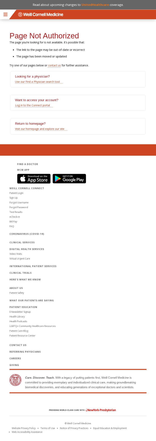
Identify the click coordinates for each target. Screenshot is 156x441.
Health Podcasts (18, 321)
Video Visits (16, 253)
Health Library (17, 316)
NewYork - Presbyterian (79, 410)
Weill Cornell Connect (27, 188)
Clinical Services (22, 242)
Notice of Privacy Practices (74, 428)
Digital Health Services (27, 249)
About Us (16, 288)
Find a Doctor (27, 164)
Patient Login (16, 193)
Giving (14, 365)
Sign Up (14, 197)
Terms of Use (48, 428)
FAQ (12, 226)
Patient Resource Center (22, 335)
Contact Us (18, 345)
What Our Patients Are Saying (32, 300)
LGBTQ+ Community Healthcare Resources (33, 326)
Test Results (16, 212)
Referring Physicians (25, 351)
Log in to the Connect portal (32, 105)
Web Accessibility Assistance (27, 432)
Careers (15, 358)
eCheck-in (15, 216)
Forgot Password (19, 207)
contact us (54, 65)
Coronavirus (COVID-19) (27, 234)
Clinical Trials (21, 272)
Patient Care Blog (19, 330)
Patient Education (23, 307)
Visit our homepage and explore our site (39, 129)
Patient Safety (17, 292)
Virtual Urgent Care (20, 258)
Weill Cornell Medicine (78, 402)
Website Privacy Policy (24, 428)
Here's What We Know (25, 279)
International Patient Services (33, 266)
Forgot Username (19, 202)
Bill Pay (13, 221)
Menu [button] (5, 14)
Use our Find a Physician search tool (37, 81)
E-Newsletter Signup (20, 311)
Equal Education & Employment (110, 428)
